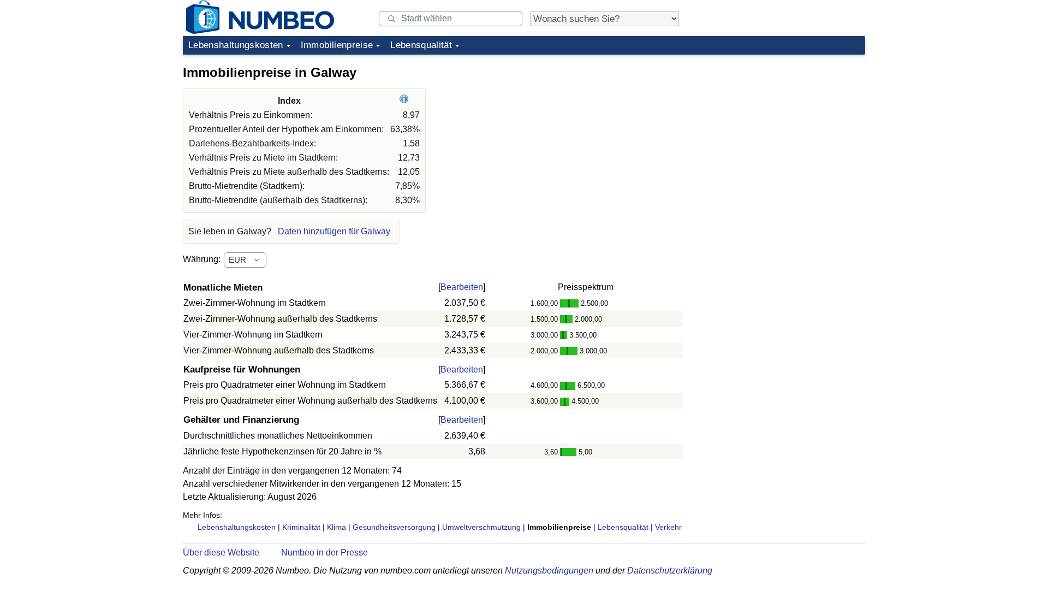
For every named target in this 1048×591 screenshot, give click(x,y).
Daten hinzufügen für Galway (334, 231)
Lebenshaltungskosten (235, 45)
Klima (336, 527)
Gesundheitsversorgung (394, 527)
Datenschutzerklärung (669, 570)
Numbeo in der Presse (324, 552)
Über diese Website (221, 552)
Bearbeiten (461, 287)
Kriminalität (301, 527)
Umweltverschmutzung (481, 527)
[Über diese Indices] (405, 100)
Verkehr (668, 527)
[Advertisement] (783, 128)
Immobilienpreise (337, 45)
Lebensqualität (421, 45)
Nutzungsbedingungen (549, 570)
